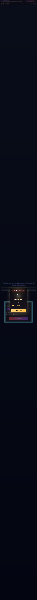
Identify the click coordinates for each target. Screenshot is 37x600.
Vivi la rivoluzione (18, 310)
